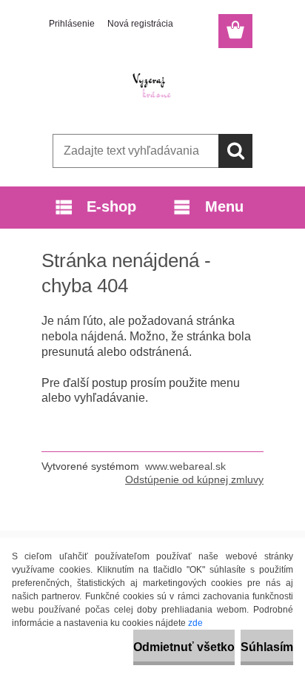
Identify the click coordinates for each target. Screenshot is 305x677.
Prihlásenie (72, 23)
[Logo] (152, 87)
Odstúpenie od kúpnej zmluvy (194, 479)
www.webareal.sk (185, 466)
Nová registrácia (140, 23)
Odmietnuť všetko (184, 647)
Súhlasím (267, 647)
